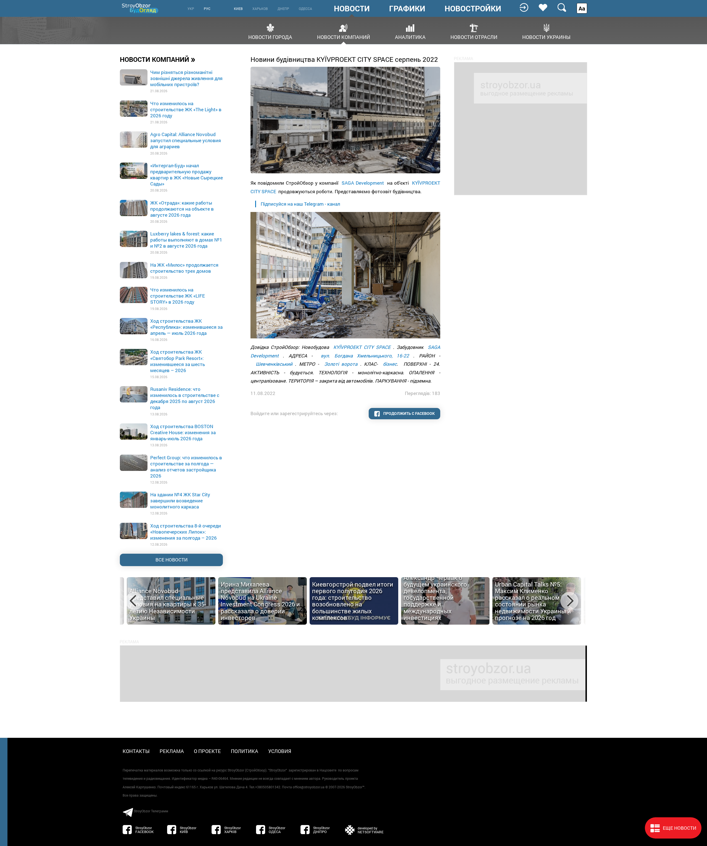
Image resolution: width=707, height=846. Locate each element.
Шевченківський (274, 364)
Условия (279, 751)
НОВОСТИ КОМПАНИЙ (158, 59)
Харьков (260, 8)
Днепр (283, 8)
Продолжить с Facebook (408, 413)
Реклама (172, 751)
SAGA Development (363, 183)
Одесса (305, 8)
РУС (207, 8)
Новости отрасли (473, 36)
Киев (238, 8)
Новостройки (473, 8)
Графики (407, 8)
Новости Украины (546, 36)
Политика (244, 751)
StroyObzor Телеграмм (151, 811)
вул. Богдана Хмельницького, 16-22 (365, 355)
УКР (191, 8)
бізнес (390, 364)
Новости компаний (343, 36)
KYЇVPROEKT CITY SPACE (362, 347)
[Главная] (140, 8)
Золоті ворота (340, 364)
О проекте (207, 751)
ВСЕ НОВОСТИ (171, 559)
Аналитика (410, 36)
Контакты (136, 751)
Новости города (270, 36)
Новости (352, 8)
